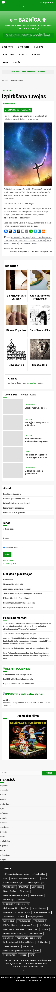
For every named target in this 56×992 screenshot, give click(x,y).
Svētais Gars (43, 942)
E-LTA (5, 62)
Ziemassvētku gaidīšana (28, 243)
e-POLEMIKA (8, 55)
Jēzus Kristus (8, 917)
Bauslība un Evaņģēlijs (12, 494)
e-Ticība (36, 55)
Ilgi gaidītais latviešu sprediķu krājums (18, 503)
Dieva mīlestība (9, 891)
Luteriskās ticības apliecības (14, 513)
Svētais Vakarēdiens (11, 946)
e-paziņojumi (5, 827)
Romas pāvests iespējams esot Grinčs (18, 608)
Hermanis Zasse (36, 967)
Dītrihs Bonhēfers (9, 104)
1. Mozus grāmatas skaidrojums (16, 874)
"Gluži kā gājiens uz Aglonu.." (27, 634)
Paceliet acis (8, 580)
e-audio (3, 795)
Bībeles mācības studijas (13, 883)
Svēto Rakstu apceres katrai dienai (17, 951)
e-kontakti (7, 47)
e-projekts (23, 47)
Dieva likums (37, 887)
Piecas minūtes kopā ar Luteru (29, 938)
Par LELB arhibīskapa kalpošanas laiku (18, 679)
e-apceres (28, 419)
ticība (37, 951)
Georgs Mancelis (14, 964)
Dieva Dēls (23, 887)
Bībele (44, 878)
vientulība (14, 243)
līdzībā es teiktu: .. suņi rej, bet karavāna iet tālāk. (30, 648)
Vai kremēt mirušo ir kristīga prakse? (17, 675)
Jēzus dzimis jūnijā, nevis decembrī (17, 589)
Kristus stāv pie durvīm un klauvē (16, 598)
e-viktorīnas (5, 855)
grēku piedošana (39, 908)
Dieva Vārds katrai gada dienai (15, 895)
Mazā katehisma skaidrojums (14, 934)
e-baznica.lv (22, 900)
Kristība (21, 917)
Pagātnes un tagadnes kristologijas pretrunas (13, 454)
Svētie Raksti (28, 946)
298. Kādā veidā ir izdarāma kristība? (28, 72)
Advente (26, 237)
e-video (3, 850)
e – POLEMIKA (20, 668)
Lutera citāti (33, 929)
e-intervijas (4, 804)
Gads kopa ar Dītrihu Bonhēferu (16, 240)
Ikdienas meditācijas (37, 240)
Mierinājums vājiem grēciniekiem (13, 470)
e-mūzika (3, 823)
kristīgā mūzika (40, 921)
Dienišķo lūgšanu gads (35, 883)
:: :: (22, 981)
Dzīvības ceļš (8, 900)
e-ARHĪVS (38, 47)
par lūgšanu (8, 938)
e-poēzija (3, 832)
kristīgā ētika (45, 925)
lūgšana (45, 929)
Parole (6, 538)
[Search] (53, 54)
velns (32, 955)
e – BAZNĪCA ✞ (28, 20)
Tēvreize (23, 955)
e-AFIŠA (16, 62)
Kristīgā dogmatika (35, 917)
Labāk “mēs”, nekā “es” (13, 406)
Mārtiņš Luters (36, 934)
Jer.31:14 (7, 700)
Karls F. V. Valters (19, 967)
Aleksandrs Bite (11, 960)
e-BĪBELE (23, 55)
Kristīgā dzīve (8, 921)
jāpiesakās (31, 383)
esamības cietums (44, 237)
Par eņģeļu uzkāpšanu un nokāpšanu (13, 422)
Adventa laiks (16, 237)
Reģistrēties (8, 560)
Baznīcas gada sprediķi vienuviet (16, 499)
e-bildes (3, 799)
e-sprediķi (4, 846)
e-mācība (3, 818)
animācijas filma (39, 874)
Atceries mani (11, 548)
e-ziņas (3, 860)
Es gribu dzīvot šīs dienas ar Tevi (16, 904)
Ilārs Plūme (28, 964)
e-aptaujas (4, 790)
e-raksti (28, 452)
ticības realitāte (9, 955)
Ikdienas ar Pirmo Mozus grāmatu (16, 912)
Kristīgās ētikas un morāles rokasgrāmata (19, 925)
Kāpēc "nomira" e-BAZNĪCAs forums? (18, 684)
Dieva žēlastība (37, 895)
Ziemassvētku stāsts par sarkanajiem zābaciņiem (22, 594)
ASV (5, 878)
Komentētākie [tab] (28, 394)
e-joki (2, 809)
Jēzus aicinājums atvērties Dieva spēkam (13, 438)
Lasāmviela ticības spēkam (13, 508)
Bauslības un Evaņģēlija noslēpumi (24, 878)
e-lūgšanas (4, 813)
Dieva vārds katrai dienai (27, 694)
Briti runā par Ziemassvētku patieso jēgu (19, 603)
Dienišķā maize (9, 887)
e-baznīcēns (8, 529)
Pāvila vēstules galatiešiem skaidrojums (18, 942)
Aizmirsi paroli (9, 564)
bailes (34, 237)
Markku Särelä (41, 964)
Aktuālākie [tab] (11, 394)
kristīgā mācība (24, 921)
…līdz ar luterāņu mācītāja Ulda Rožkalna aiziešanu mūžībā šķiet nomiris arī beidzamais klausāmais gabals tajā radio (26, 655)
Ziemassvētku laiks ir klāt (13, 584)
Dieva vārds (24, 891)
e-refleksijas (7, 90)
